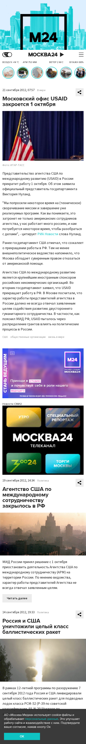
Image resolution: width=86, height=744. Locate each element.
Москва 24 (43, 54)
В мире (41, 90)
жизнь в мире (56, 337)
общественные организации (28, 337)
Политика (43, 481)
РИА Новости (47, 234)
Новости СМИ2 (12, 404)
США (5, 337)
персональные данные (41, 719)
